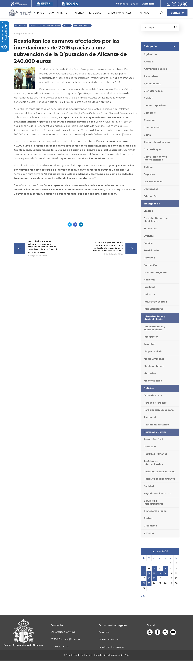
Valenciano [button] (122, 3)
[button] (161, 12)
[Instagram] (168, 3)
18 (149, 578)
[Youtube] (185, 3)
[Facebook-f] (174, 3)
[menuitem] (41, 12)
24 (144, 583)
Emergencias (20, 25)
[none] (59, 12)
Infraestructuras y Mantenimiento (45, 25)
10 (144, 573)
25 (149, 583)
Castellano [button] (148, 3)
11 (149, 573)
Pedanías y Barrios (82, 25)
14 (165, 573)
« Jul (143, 596)
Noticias (67, 25)
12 (154, 573)
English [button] (135, 3)
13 (160, 573)
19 (154, 578)
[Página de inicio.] (21, 12)
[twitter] (180, 3)
